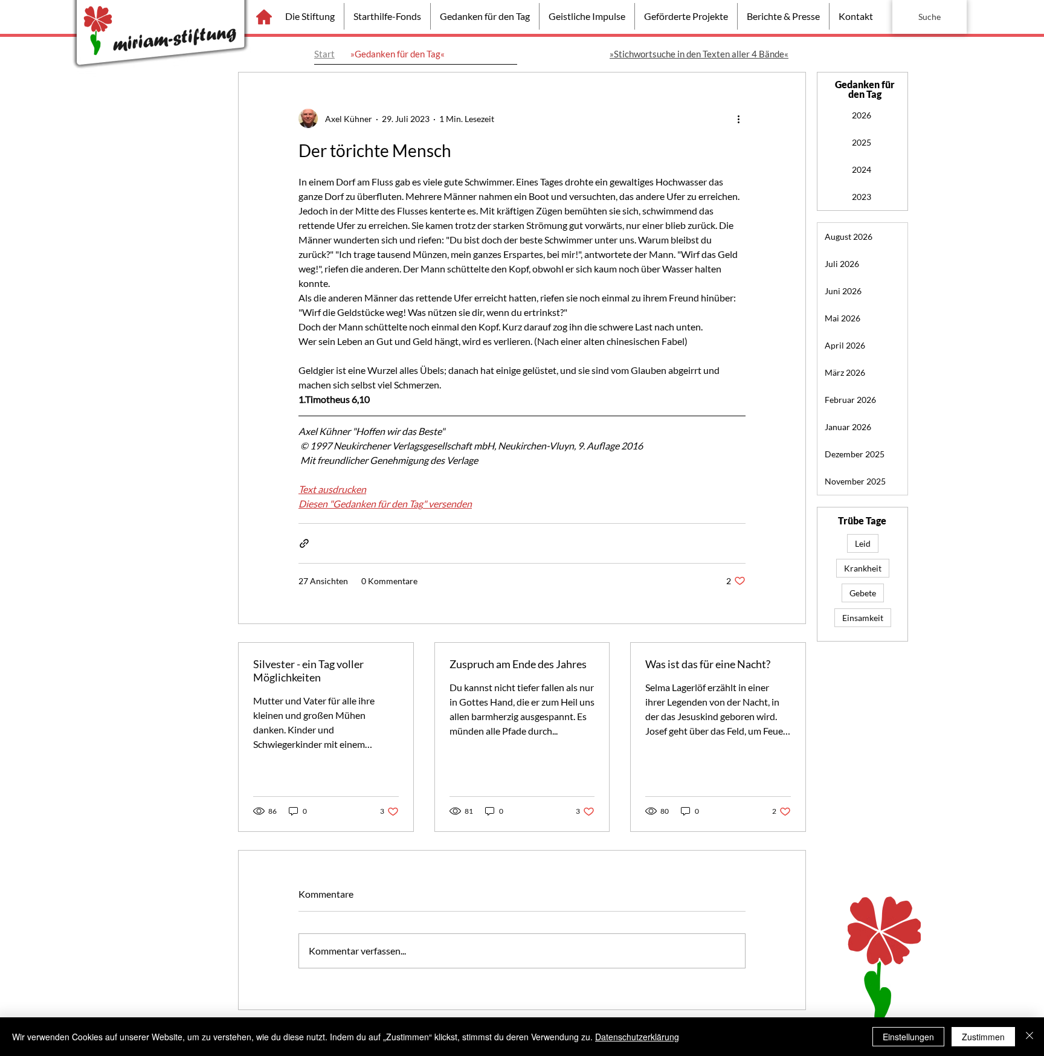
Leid (863, 543)
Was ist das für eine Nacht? (707, 664)
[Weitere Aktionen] (738, 118)
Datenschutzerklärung (637, 1037)
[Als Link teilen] (304, 543)
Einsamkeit (862, 618)
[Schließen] (1029, 1036)
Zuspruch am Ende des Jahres (518, 664)
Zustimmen (983, 1037)
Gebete (862, 593)
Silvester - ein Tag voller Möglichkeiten (308, 670)
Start (324, 53)
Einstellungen (908, 1037)
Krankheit (862, 568)
